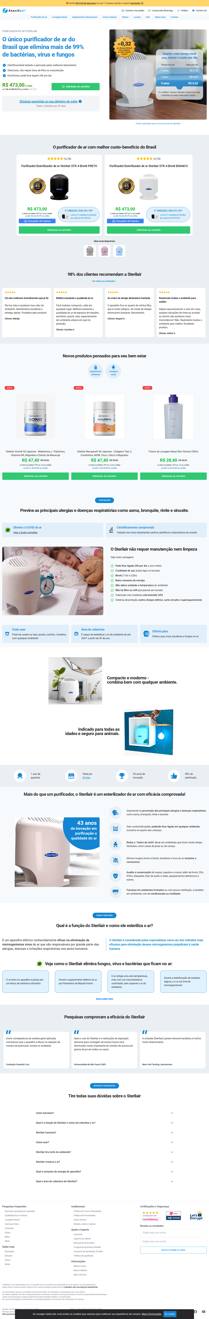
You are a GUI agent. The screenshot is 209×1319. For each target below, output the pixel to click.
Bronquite (9, 1251)
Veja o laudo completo (25, 532)
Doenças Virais (12, 1224)
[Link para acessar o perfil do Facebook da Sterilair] (195, 1311)
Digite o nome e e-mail (173, 1250)
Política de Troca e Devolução (87, 1211)
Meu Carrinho (80, 1274)
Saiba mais (160, 17)
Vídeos (125, 17)
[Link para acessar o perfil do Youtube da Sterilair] (203, 1311)
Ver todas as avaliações (103, 281)
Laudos (137, 17)
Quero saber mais (104, 998)
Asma (7, 1260)
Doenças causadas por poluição (20, 1211)
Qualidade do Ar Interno (16, 1215)
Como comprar (110, 17)
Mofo (7, 1241)
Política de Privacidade (84, 1215)
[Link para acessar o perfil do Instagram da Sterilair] (187, 1311)
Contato (174, 17)
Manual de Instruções (84, 1243)
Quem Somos (80, 1219)
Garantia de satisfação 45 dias (88, 1251)
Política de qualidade (83, 1255)
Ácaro (7, 1232)
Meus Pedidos (80, 1270)
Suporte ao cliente (82, 1238)
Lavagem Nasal (59, 17)
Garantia (78, 1234)
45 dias (86, 777)
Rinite (7, 1264)
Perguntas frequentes (14, 1206)
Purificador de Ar (39, 17)
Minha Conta (80, 1266)
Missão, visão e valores (84, 1224)
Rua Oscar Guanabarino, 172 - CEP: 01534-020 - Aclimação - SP (96, 1314)
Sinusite (8, 1255)
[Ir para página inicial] (14, 10)
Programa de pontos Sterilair (87, 1247)
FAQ (148, 17)
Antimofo (9, 1228)
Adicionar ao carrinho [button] (59, 229)
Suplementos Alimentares (84, 17)
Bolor (7, 1237)
